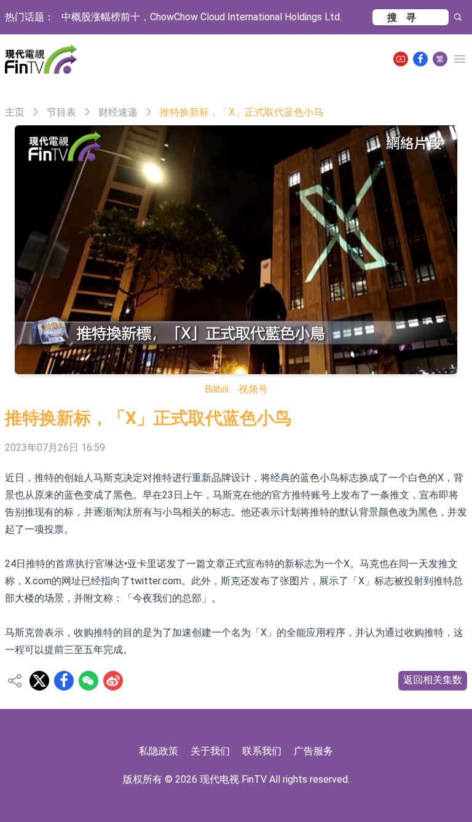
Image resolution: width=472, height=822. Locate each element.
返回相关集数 (432, 680)
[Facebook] (420, 59)
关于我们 (210, 751)
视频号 (253, 389)
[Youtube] (400, 59)
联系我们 (261, 751)
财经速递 (118, 112)
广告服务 (313, 751)
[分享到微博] (113, 681)
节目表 (61, 112)
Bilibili (217, 389)
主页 (15, 112)
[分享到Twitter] (39, 681)
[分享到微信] (88, 681)
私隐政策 (158, 751)
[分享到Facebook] (64, 681)
